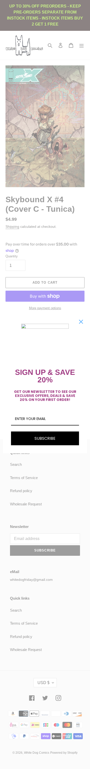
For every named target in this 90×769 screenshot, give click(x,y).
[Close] (81, 322)
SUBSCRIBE (45, 438)
